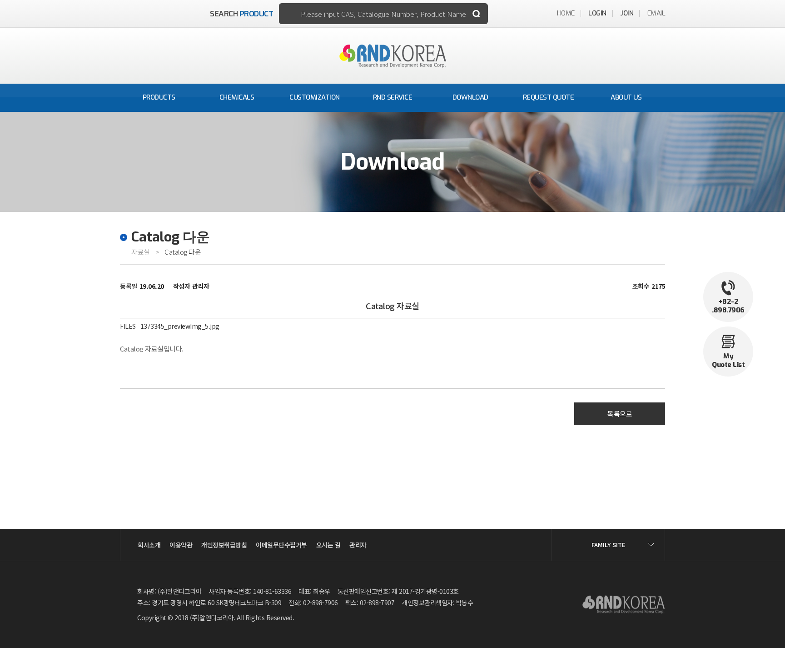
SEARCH (241, 14)
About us (626, 97)
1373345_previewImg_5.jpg (179, 326)
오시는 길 (328, 544)
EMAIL (656, 13)
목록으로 (619, 413)
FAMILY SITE (608, 544)
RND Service (392, 97)
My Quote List (728, 361)
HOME (566, 13)
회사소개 (149, 544)
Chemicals (236, 97)
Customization (314, 97)
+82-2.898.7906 (728, 306)
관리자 (358, 544)
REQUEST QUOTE (548, 97)
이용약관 (180, 544)
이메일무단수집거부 (281, 544)
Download (470, 97)
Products (159, 97)
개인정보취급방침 (224, 544)
